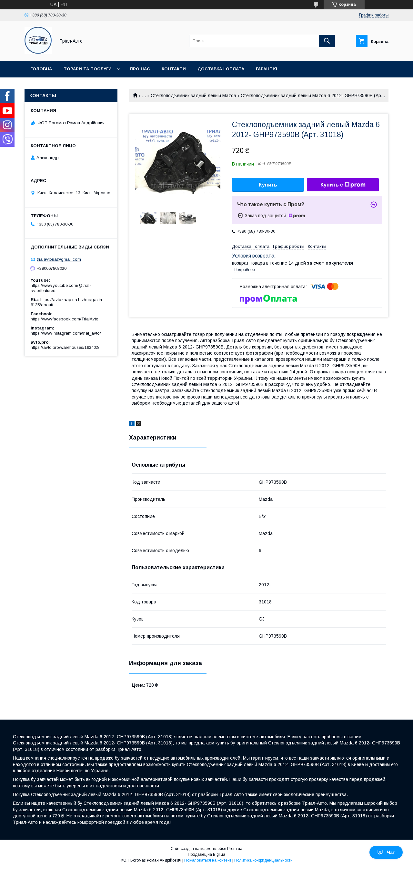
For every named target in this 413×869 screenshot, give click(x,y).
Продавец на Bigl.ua (206, 854)
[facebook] (132, 424)
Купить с (331, 184)
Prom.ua (234, 848)
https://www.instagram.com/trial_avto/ (66, 333)
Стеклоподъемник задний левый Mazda (193, 95)
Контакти (174, 68)
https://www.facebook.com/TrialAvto (64, 319)
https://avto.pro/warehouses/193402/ (65, 347)
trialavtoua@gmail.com (59, 259)
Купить (268, 184)
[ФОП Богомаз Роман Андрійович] (38, 52)
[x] (138, 424)
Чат (391, 852)
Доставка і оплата (220, 68)
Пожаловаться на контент (207, 860)
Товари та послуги (88, 68)
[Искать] (327, 41)
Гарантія (266, 68)
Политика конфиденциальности (263, 860)
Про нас (140, 68)
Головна (41, 68)
